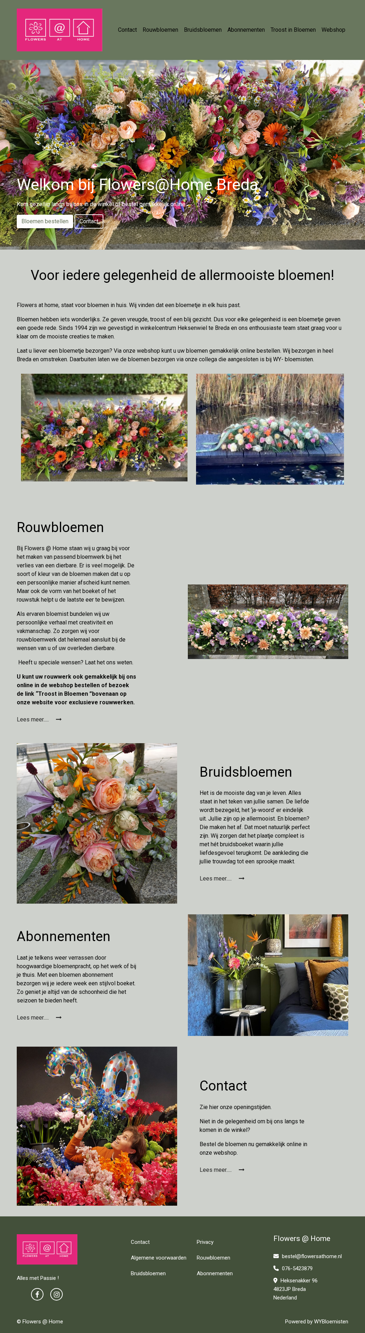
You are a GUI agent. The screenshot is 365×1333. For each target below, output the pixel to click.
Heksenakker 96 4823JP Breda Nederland (295, 1289)
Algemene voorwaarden (158, 1258)
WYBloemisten (331, 1321)
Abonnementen (246, 29)
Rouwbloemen (160, 29)
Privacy (205, 1242)
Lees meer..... (33, 719)
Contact (127, 29)
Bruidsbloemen (203, 29)
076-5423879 (297, 1268)
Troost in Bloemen (293, 29)
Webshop (333, 29)
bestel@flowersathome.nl (312, 1256)
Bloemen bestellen (44, 221)
